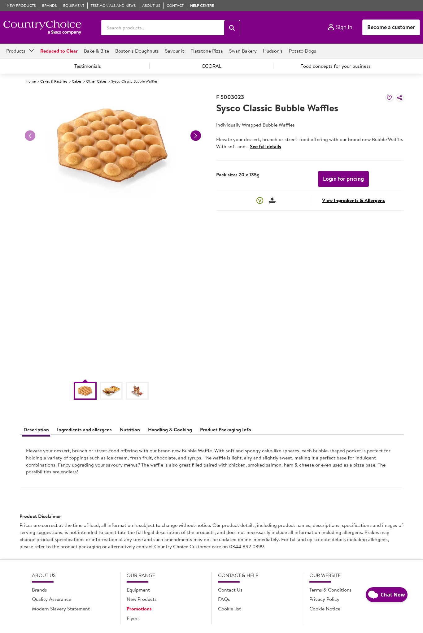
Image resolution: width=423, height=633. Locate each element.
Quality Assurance (51, 599)
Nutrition (130, 429)
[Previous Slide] (30, 135)
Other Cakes (96, 81)
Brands (39, 589)
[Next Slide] (195, 135)
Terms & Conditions (330, 589)
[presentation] (211, 463)
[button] (232, 28)
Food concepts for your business (335, 65)
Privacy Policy (324, 599)
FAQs (224, 599)
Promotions (139, 608)
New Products (142, 599)
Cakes (76, 81)
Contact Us (230, 589)
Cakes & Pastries (53, 81)
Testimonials (87, 65)
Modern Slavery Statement (61, 608)
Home (31, 81)
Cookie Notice (324, 608)
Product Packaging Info (225, 429)
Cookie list (229, 608)
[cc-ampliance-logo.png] (42, 27)
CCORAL (211, 65)
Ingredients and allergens (84, 429)
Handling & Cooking (170, 429)
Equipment (138, 589)
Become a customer (391, 27)
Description (36, 429)
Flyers (133, 618)
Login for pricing (343, 179)
